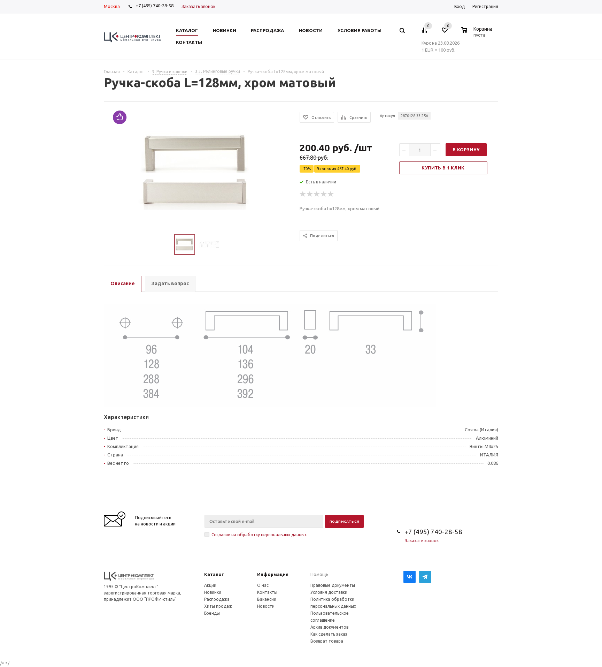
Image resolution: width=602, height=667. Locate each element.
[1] (303, 194)
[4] (324, 194)
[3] (317, 194)
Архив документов (329, 627)
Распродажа (217, 599)
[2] (310, 194)
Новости (266, 606)
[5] (330, 194)
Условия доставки (328, 592)
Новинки (212, 592)
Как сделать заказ (328, 634)
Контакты (267, 592)
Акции (210, 585)
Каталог (214, 574)
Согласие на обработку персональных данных (259, 534)
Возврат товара (326, 641)
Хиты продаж (218, 606)
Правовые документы (332, 585)
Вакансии (266, 599)
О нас (263, 585)
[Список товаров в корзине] (477, 34)
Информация (272, 574)
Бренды (212, 613)
